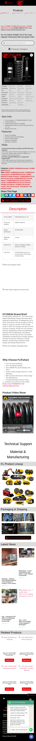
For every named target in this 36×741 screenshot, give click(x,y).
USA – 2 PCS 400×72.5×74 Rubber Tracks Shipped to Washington (25, 622)
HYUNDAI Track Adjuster (8, 184)
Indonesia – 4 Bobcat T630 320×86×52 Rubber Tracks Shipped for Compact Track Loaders (9, 581)
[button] (9, 3)
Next (34, 18)
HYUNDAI (8, 26)
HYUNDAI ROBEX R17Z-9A (17, 174)
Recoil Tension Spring (13, 186)
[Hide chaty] (31, 736)
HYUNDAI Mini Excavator (19, 26)
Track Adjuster (24, 186)
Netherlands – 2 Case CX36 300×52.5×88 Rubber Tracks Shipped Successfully (26, 573)
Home (2, 26)
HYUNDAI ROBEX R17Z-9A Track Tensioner (19, 182)
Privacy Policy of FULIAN (9, 736)
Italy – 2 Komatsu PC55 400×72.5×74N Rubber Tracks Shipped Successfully (9, 619)
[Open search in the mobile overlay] (18, 43)
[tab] (18, 209)
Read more (9, 660)
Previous (2, 18)
